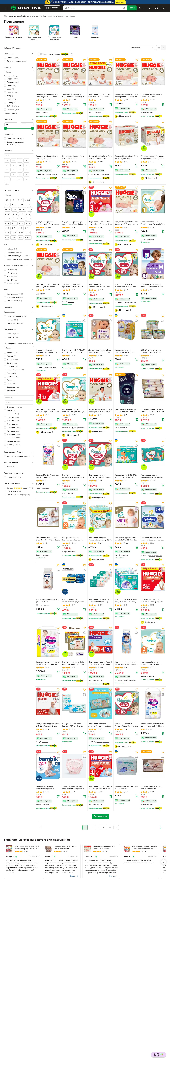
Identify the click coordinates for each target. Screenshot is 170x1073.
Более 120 (13, 283)
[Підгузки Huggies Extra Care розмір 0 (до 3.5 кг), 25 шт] (127, 135)
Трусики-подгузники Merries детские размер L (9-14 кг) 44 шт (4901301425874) (153, 725)
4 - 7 (13, 228)
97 (116, 827)
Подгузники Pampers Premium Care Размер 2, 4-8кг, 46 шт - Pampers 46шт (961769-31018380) (47, 351)
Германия (13, 377)
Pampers (13, 82)
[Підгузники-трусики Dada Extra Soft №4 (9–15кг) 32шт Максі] (48, 517)
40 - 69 (12, 273)
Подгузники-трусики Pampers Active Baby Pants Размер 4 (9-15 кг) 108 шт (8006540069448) (152, 476)
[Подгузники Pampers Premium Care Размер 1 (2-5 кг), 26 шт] (153, 201)
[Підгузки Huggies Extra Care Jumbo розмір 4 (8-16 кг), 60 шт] (100, 388)
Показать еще (9, 113)
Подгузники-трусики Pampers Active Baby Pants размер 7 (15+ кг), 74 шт (99, 476)
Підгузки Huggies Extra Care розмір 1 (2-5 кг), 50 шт (100, 157)
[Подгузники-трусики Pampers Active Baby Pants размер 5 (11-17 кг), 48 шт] (100, 263)
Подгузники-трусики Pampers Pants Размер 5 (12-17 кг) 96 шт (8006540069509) (27, 848)
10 (26, 179)
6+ (20, 170)
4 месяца (13, 421)
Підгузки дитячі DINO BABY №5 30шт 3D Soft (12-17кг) (126, 476)
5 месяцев (13, 424)
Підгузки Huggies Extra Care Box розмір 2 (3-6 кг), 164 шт (126, 223)
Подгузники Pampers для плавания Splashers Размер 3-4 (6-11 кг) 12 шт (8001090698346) (152, 539)
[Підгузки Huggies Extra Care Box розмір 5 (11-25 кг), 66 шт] (153, 135)
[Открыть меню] (6, 7)
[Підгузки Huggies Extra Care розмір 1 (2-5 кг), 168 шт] (48, 263)
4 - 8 (20, 228)
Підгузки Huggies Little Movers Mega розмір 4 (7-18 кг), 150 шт (47, 411)
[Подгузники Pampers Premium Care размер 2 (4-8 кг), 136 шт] (74, 388)
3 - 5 (16, 219)
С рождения (14, 407)
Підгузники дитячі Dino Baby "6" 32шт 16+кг (126, 788)
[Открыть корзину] (163, 7)
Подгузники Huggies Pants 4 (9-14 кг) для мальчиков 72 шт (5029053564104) (100, 788)
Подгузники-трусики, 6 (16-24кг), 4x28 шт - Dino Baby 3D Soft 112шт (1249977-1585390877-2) (126, 601)
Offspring (13, 106)
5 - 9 (7, 238)
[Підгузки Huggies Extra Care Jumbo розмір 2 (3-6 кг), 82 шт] (127, 73)
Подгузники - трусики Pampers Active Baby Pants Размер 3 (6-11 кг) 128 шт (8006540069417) (73, 476)
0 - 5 (28, 205)
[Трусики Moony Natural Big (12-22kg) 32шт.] (48, 578)
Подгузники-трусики (18, 256)
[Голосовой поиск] (124, 7)
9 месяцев (13, 438)
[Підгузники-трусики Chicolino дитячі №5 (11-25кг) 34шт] (127, 329)
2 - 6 (28, 214)
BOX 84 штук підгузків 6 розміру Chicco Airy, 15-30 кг (152, 351)
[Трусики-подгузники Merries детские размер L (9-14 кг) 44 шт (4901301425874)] (153, 703)
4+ (20, 165)
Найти (132, 8)
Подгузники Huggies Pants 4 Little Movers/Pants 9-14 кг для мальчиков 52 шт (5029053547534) (100, 663)
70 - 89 (12, 277)
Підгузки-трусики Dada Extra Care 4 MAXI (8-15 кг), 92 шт (152, 411)
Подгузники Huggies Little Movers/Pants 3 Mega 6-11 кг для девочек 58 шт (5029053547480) (100, 223)
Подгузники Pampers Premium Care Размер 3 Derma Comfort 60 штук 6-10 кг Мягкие (153, 663)
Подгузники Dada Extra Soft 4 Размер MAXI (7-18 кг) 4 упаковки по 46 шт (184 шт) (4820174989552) (99, 601)
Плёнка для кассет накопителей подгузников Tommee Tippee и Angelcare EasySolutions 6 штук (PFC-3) (74, 601)
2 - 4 (15, 214)
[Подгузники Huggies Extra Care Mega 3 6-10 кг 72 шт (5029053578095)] (48, 73)
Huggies (12, 79)
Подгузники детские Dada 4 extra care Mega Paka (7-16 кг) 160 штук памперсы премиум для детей (73, 663)
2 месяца (13, 414)
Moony (11, 99)
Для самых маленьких (32, 16)
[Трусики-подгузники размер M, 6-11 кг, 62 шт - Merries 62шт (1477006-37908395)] (48, 641)
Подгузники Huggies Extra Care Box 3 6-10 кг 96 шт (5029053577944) (99, 96)
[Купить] (58, 104)
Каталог (54, 8)
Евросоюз (13, 387)
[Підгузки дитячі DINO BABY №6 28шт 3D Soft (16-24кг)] (74, 329)
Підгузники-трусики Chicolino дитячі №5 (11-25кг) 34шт (126, 351)
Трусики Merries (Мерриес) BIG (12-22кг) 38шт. (47, 476)
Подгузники (14, 252)
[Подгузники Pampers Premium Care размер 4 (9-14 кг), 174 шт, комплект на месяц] (100, 517)
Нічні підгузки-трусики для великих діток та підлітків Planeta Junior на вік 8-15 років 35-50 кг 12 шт (126, 411)
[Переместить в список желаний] (58, 60)
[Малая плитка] (163, 47)
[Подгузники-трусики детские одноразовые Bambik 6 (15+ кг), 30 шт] (48, 765)
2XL (20, 179)
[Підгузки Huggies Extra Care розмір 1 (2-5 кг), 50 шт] (100, 135)
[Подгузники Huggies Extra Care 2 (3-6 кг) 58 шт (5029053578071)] (48, 135)
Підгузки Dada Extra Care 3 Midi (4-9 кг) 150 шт (65, 848)
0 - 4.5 (20, 205)
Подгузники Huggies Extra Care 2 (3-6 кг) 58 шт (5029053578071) (46, 158)
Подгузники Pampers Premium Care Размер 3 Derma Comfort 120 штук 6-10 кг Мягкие (73, 539)
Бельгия (12, 363)
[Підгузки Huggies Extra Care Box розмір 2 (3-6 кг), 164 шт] (127, 201)
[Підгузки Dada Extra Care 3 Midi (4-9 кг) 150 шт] (48, 848)
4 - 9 (26, 228)
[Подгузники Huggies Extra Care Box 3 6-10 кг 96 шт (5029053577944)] (100, 73)
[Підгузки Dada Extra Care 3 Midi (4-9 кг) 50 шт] (153, 765)
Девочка (13, 334)
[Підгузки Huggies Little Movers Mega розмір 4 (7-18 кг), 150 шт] (48, 388)
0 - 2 (20, 200)
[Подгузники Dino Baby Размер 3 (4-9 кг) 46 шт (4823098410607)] (74, 703)
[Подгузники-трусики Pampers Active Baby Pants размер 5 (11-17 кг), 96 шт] (48, 201)
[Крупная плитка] (158, 47)
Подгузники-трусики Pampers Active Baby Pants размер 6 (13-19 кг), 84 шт (125, 286)
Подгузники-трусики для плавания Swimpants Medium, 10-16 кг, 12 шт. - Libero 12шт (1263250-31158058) (153, 286)
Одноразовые (15, 294)
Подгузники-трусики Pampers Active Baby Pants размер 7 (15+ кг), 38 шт (125, 725)
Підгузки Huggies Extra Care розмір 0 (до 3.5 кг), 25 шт (126, 157)
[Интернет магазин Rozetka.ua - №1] (26, 7)
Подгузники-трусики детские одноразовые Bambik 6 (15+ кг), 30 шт (46, 788)
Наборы (12, 249)
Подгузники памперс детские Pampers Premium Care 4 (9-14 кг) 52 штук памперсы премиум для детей (99, 725)
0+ (13, 160)
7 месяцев (13, 431)
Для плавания (14, 301)
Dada (11, 89)
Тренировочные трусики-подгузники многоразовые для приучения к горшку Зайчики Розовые (73, 788)
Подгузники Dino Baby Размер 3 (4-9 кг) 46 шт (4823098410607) (71, 725)
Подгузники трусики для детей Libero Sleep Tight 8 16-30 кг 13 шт (74, 223)
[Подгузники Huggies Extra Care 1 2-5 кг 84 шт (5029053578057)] (153, 73)
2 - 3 (30, 209)
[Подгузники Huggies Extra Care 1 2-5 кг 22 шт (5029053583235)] (74, 135)
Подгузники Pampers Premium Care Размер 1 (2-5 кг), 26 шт (152, 223)
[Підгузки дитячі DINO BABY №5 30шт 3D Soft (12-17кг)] (127, 454)
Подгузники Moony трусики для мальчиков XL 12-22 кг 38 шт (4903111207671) (127, 663)
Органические (15, 323)
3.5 (7, 200)
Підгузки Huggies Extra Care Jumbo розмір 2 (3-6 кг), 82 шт (126, 96)
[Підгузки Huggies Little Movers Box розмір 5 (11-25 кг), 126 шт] (153, 578)
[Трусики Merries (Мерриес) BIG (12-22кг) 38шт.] (48, 454)
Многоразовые (15, 297)
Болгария (12, 366)
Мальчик (13, 337)
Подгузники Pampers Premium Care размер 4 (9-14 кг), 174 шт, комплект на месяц (100, 539)
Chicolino (12, 92)
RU (140, 8)
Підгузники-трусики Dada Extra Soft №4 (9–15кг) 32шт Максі (47, 539)
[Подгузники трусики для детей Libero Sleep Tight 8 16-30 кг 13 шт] (74, 201)
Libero (11, 86)
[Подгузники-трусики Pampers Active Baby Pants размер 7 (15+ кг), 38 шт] (127, 703)
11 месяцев (13, 445)
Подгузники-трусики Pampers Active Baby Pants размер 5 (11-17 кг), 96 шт (47, 223)
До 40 (12, 270)
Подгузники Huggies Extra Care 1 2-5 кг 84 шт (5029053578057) (151, 96)
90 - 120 (12, 280)
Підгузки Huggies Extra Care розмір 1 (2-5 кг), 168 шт (47, 286)
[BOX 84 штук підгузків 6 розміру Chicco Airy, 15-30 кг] (153, 329)
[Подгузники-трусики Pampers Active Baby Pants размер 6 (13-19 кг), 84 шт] (127, 263)
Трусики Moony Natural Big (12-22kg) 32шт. (47, 601)
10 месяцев (14, 441)
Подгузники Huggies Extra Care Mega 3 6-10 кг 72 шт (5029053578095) (46, 96)
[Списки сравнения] (156, 7)
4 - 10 (7, 233)
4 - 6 (7, 228)
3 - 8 (29, 219)
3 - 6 (23, 219)
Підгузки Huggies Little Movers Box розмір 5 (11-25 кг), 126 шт (152, 601)
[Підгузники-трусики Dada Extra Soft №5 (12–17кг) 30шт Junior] (127, 517)
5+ (7, 170)
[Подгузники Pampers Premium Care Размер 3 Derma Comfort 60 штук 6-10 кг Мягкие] (153, 641)
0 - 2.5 (27, 200)
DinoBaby (13, 110)
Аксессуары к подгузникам (20, 259)
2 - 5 (21, 214)
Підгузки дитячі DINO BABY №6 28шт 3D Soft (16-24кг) (73, 351)
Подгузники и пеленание (53, 16)
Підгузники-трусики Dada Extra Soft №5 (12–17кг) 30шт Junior (126, 539)
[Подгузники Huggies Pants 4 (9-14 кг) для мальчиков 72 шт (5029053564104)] (100, 765)
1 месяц (12, 410)
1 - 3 (14, 209)
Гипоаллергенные (16, 316)
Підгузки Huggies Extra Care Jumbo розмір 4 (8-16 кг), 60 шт (100, 411)
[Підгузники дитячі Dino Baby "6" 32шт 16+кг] (127, 765)
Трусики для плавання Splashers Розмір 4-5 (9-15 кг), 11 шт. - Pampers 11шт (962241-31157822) (72, 286)
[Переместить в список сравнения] (58, 65)
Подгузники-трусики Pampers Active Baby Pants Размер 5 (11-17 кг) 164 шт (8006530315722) (144, 848)
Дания (11, 383)
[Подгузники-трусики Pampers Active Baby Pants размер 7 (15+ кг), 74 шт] (100, 454)
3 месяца (13, 417)
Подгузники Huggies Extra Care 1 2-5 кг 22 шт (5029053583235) (73, 158)
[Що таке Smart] (71, 54)
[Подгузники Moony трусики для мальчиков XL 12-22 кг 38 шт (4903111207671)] (127, 641)
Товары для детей (15, 16)
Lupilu (11, 103)
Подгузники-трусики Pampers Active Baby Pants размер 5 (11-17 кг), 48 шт (99, 286)
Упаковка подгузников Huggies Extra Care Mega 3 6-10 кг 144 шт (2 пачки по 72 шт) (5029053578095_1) (74, 96)
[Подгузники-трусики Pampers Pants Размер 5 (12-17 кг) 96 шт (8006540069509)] (9, 848)
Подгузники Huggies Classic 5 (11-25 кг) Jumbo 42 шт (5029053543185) (47, 725)
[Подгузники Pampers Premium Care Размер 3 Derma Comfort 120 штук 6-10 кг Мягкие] (74, 517)
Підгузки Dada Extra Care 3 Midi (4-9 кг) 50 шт (152, 788)
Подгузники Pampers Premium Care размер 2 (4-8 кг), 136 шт (73, 411)
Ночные (12, 320)
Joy (10, 96)
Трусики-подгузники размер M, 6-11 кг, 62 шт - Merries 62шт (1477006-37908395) (47, 663)
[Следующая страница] (160, 827)
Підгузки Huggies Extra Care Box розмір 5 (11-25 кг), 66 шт (153, 157)
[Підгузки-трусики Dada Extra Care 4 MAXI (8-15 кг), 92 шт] (153, 388)
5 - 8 (27, 233)
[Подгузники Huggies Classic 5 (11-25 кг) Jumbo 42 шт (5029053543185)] (48, 703)
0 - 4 (13, 205)
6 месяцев (13, 428)
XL (13, 179)
